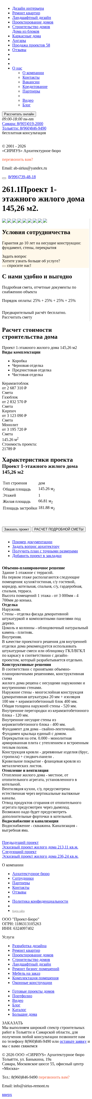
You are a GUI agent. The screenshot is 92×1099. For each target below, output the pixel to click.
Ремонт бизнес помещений (35, 969)
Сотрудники (23, 878)
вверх (7, 1094)
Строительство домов (31, 27)
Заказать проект (16, 529)
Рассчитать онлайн (19, 114)
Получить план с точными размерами (45, 551)
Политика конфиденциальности (40, 901)
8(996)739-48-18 (22, 177)
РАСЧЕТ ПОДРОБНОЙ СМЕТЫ (59, 529)
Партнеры (31, 91)
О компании (33, 73)
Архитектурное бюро (31, 873)
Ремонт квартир (26, 13)
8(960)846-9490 (24, 128)
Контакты (31, 77)
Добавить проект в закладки (37, 555)
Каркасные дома (26, 36)
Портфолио (22, 996)
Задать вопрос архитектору (36, 546)
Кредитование (35, 86)
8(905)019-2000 (22, 123)
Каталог (19, 1009)
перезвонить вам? (17, 159)
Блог (26, 105)
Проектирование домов (32, 22)
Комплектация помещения (35, 978)
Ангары (19, 40)
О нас (17, 68)
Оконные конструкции (32, 982)
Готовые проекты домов (33, 991)
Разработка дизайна (29, 946)
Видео (27, 100)
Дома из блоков (25, 31)
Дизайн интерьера (28, 8)
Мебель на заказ (26, 973)
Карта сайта (18, 911)
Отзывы (19, 50)
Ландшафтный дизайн (31, 17)
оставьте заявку (73, 1041)
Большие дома (24, 1014)
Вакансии (31, 82)
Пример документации (32, 542)
